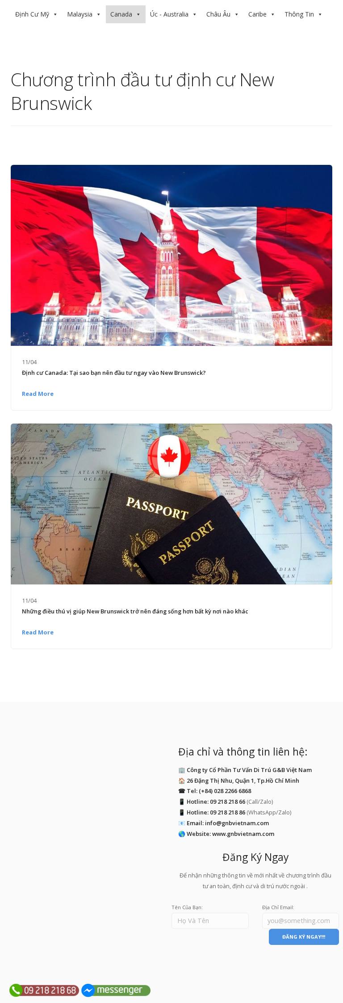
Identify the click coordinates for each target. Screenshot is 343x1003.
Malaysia (79, 14)
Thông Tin (299, 14)
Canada (121, 14)
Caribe (257, 14)
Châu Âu (218, 14)
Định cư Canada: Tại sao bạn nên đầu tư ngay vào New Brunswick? (114, 373)
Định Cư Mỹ (32, 14)
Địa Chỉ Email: (278, 907)
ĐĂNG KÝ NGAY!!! (303, 936)
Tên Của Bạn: (187, 907)
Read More (38, 394)
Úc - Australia (169, 14)
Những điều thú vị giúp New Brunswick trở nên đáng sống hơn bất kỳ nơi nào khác (135, 611)
